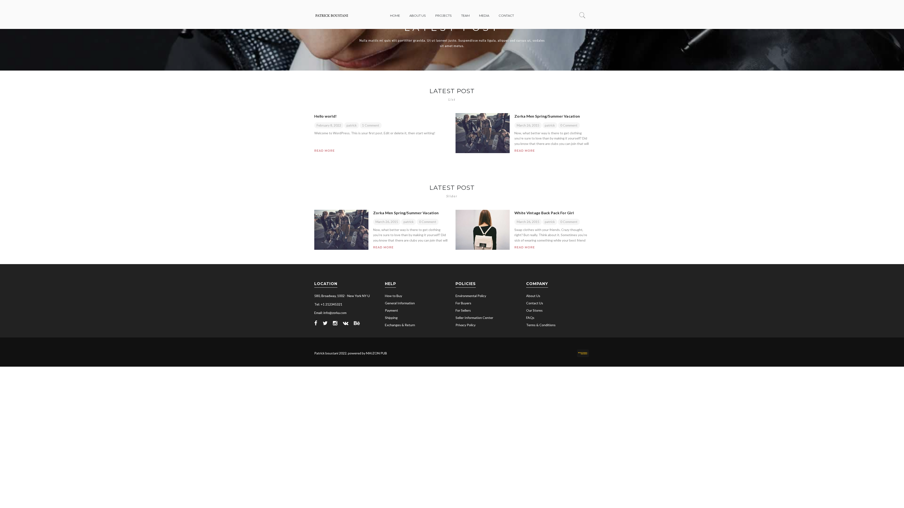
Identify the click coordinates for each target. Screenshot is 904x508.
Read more (324, 150)
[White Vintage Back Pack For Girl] (483, 230)
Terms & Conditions (541, 325)
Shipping (391, 318)
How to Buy (393, 296)
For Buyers (463, 303)
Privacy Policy (466, 325)
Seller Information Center (474, 318)
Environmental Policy (471, 296)
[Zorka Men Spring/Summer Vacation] (483, 133)
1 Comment (370, 125)
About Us (533, 296)
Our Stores (534, 310)
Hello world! (325, 116)
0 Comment (568, 125)
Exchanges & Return (400, 325)
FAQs (530, 318)
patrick (352, 125)
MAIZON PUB (376, 353)
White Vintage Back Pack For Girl (544, 212)
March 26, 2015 (528, 125)
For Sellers (463, 310)
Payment (391, 310)
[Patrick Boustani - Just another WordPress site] (332, 18)
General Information (400, 303)
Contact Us (534, 303)
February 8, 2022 (329, 125)
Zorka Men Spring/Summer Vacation (547, 116)
